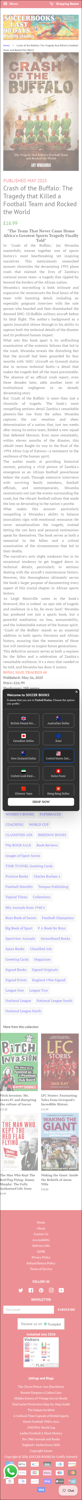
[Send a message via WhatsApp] (11, 1471)
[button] (23, 721)
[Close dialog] (76, 692)
